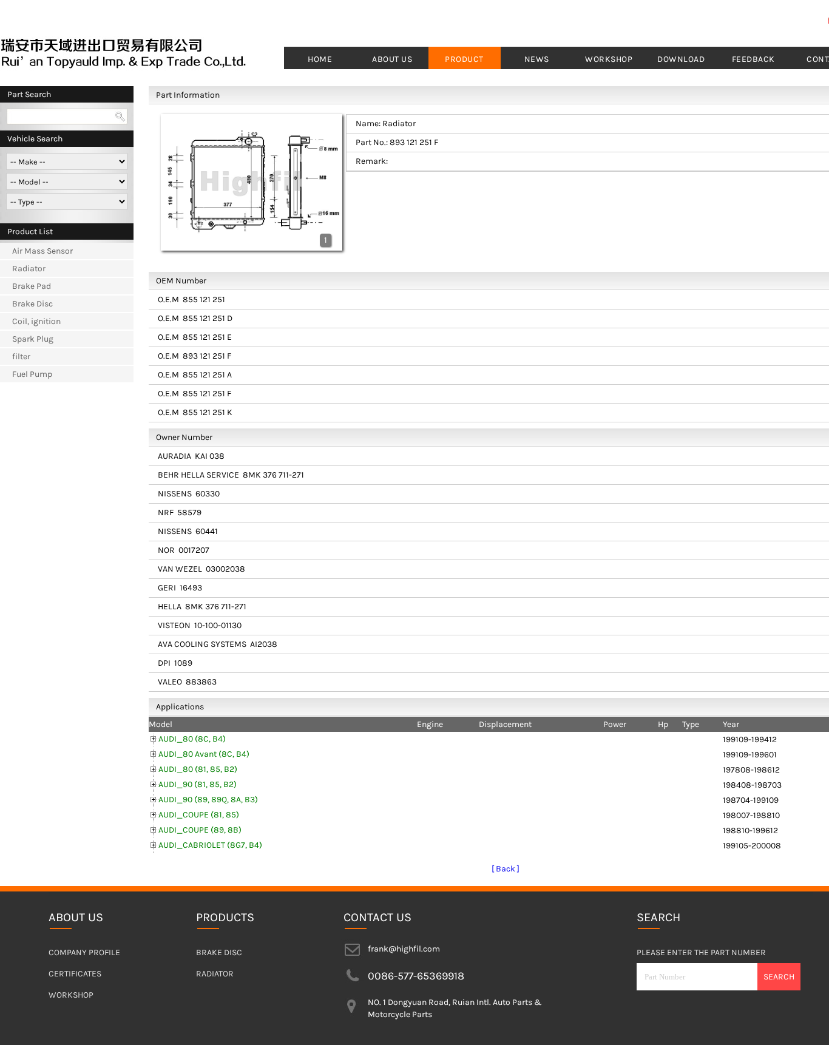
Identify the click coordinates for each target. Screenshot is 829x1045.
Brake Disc (32, 304)
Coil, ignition (36, 321)
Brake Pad (31, 286)
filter (21, 356)
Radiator (29, 268)
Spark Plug (32, 339)
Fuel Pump (32, 374)
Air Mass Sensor (42, 251)
